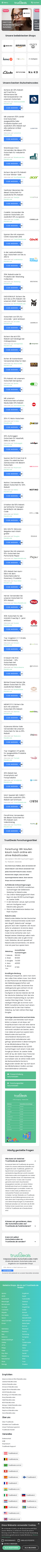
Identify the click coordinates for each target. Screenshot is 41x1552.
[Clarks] (8, 72)
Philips (4, 1348)
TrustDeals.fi (31, 1477)
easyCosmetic (6, 1321)
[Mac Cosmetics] (33, 59)
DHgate (4, 1312)
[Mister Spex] (8, 46)
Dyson (4, 1318)
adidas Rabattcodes (9, 1382)
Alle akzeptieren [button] (11, 1548)
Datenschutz (6, 1438)
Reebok (4, 1356)
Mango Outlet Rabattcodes (11, 1405)
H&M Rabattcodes (8, 1400)
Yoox (23, 1361)
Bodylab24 (5, 1299)
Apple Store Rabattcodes (11, 1389)
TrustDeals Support (9, 1446)
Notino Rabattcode (11, 491)
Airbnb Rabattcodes (9, 1384)
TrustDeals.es (13, 1477)
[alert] (20, 1536)
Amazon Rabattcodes (10, 1387)
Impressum (6, 1444)
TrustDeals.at (12, 1453)
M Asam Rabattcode (11, 644)
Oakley (4, 1342)
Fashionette (26, 1299)
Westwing (25, 1356)
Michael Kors (26, 1321)
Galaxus (25, 1301)
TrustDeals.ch (13, 1471)
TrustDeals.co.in (13, 1489)
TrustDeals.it (12, 1495)
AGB (3, 1441)
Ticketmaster (26, 1342)
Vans (24, 1348)
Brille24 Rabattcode (11, 515)
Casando (5, 1310)
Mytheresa (5, 1329)
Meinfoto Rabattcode (11, 712)
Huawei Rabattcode (11, 624)
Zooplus (25, 1364)
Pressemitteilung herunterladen (15, 1075)
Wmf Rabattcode (19, 304)
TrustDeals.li (30, 1495)
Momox (24, 1326)
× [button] (38, 1524)
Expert (24, 1296)
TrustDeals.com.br (14, 1465)
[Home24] (8, 59)
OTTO (3, 1345)
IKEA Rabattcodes (8, 1403)
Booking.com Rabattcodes (11, 1395)
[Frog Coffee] (20, 59)
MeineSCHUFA (26, 1318)
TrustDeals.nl (12, 1501)
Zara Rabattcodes (8, 1413)
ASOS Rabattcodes (9, 1392)
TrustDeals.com (13, 1513)
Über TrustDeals (7, 1422)
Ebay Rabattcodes (8, 1397)
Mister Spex (26, 1323)
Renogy (4, 1364)
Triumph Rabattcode (11, 759)
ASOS (3, 1296)
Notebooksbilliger (7, 1340)
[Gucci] (33, 46)
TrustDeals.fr (12, 1483)
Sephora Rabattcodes (10, 1410)
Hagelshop (26, 1307)
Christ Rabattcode (20, 802)
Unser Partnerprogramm (11, 1427)
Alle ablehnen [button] (30, 1548)
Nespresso (5, 1331)
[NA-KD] (33, 72)
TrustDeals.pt (12, 1507)
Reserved (25, 1329)
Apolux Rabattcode (11, 384)
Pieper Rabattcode (20, 558)
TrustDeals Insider (8, 1430)
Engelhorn (25, 1293)
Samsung (25, 1334)
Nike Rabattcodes (8, 1408)
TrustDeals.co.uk (14, 1519)
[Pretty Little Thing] (20, 72)
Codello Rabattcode (11, 220)
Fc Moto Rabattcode (11, 422)
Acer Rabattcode (19, 177)
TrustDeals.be (13, 1459)
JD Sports (25, 1315)
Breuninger (5, 1301)
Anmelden (7, 1271)
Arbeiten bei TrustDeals (10, 1424)
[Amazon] (20, 46)
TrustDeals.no (31, 1501)
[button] (20, 1544)
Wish (23, 1359)
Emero (4, 1323)
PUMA (3, 1351)
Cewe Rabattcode (20, 239)
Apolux (4, 1293)
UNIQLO (24, 1345)
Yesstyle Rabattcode (11, 198)
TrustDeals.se (31, 1507)
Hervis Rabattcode (20, 603)
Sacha (24, 1331)
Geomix (24, 1304)
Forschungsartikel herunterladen (15, 1084)
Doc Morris (5, 1315)
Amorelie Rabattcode (12, 323)
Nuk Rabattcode (19, 405)
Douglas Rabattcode (11, 537)
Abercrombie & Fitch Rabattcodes (14, 1379)
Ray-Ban (5, 1353)
